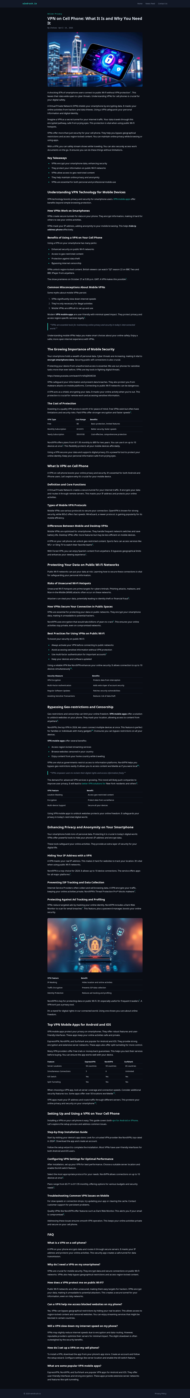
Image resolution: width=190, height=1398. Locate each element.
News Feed (150, 3)
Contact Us (162, 3)
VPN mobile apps (121, 199)
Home (139, 3)
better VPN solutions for (94, 783)
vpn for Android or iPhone (125, 1120)
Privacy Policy (160, 1393)
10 (114, 1093)
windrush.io (30, 3)
